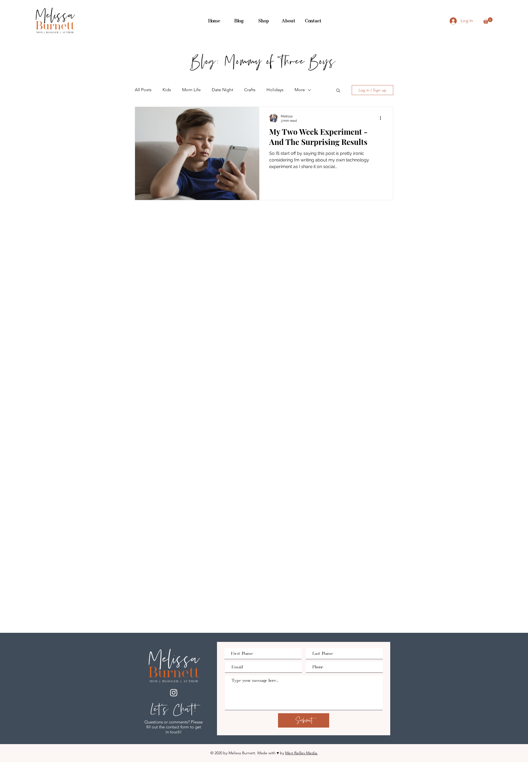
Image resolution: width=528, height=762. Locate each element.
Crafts (249, 89)
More (300, 89)
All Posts (143, 89)
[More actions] (382, 118)
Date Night (222, 89)
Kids (167, 89)
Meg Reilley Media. (301, 752)
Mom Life (191, 89)
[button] (488, 20)
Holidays (275, 89)
